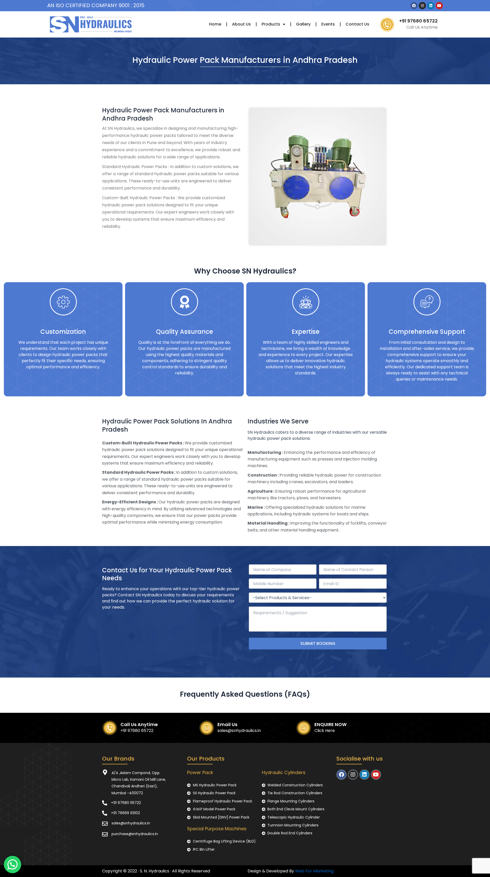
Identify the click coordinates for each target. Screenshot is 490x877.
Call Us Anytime (139, 724)
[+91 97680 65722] (104, 802)
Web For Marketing (314, 871)
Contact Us (357, 24)
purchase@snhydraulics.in (135, 833)
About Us (241, 24)
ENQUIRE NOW (330, 724)
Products (271, 24)
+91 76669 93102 (125, 812)
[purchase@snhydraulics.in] (105, 834)
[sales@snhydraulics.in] (105, 823)
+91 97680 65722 (418, 21)
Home (215, 24)
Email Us (227, 724)
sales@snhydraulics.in (239, 730)
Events (328, 24)
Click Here (324, 730)
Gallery (303, 24)
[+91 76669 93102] (104, 813)
